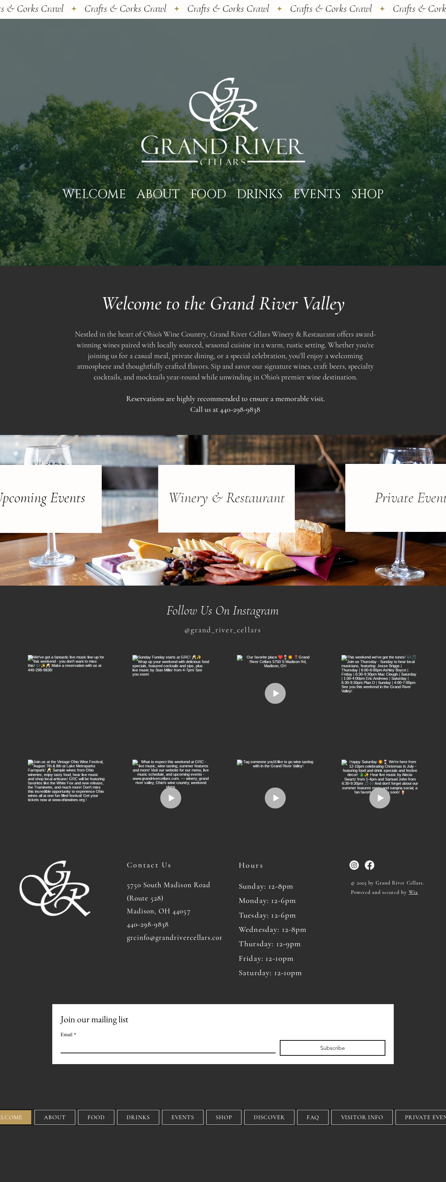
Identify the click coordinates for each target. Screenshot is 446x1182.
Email (68, 1034)
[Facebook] (369, 865)
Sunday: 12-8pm (266, 886)
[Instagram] (354, 865)
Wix (413, 892)
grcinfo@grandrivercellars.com (176, 937)
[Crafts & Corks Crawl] (223, 8)
